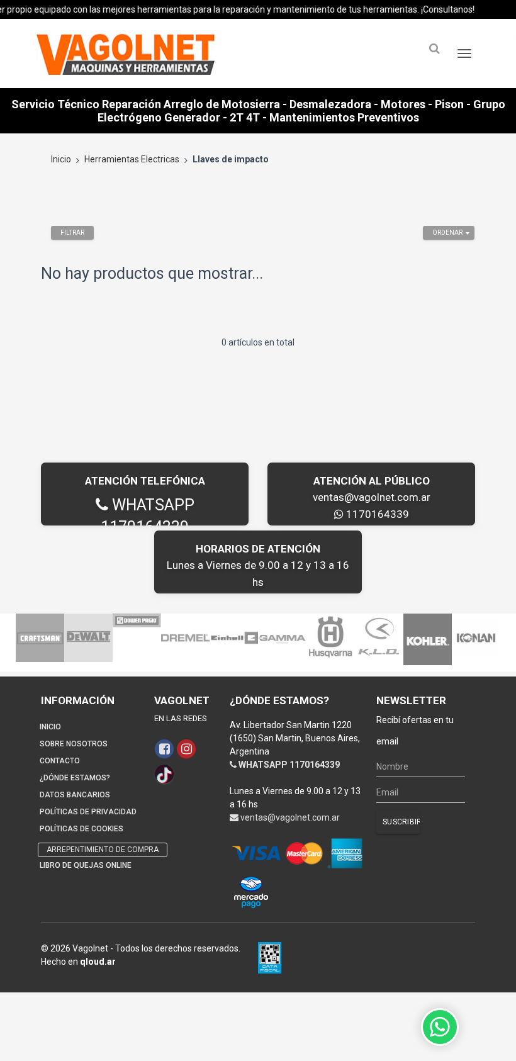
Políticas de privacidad (88, 811)
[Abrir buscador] (434, 48)
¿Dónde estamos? (75, 777)
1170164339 (376, 514)
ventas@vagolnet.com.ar (371, 497)
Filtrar (72, 232)
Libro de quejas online (86, 865)
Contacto (60, 760)
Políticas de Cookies (81, 828)
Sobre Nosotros (74, 743)
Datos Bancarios (75, 794)
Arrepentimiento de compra (103, 849)
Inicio (61, 159)
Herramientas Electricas (131, 159)
